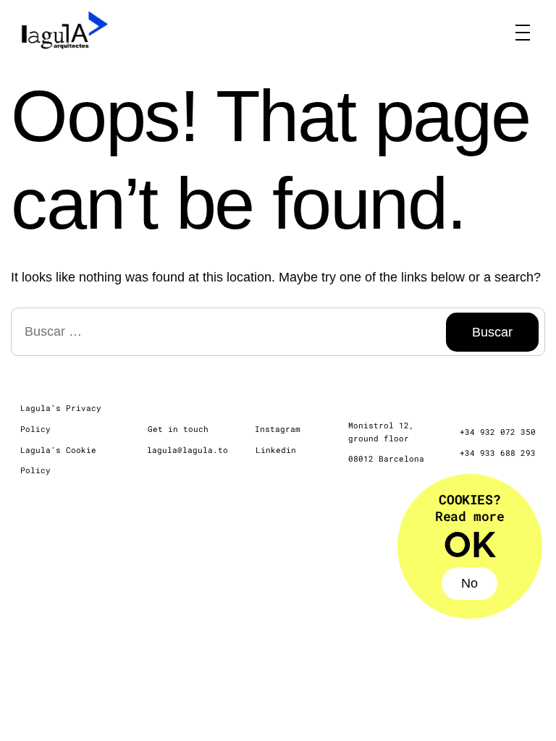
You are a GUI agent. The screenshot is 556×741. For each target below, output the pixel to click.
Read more (469, 516)
